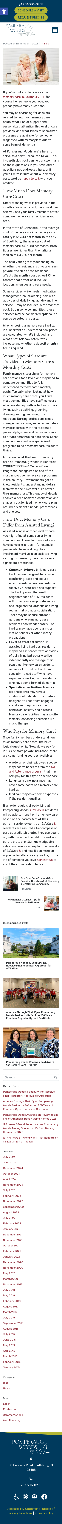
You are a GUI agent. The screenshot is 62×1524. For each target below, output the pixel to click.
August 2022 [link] (11, 1212)
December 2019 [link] (12, 1284)
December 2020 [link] (13, 1262)
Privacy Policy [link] (44, 1513)
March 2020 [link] (10, 1278)
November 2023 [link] (13, 1184)
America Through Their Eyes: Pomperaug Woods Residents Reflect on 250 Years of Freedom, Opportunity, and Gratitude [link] (28, 1105)
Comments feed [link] (13, 1414)
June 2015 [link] (9, 1339)
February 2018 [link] (12, 1300)
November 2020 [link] (13, 1267)
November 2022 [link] (13, 1201)
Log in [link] (6, 1403)
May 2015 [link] (9, 1345)
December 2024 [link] (13, 1168)
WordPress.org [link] (11, 1420)
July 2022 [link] (9, 1217)
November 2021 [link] (12, 1240)
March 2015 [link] (10, 1356)
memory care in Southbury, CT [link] (23, 97)
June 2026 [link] (9, 1162)
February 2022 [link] (12, 1223)
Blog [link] (46, 43)
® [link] (55, 823)
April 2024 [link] (9, 1179)
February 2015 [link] (11, 1361)
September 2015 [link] (13, 1323)
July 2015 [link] (9, 1334)
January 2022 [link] (11, 1228)
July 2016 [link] (9, 1317)
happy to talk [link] (31, 178)
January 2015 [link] (11, 1367)
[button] (55, 30)
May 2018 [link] (9, 1295)
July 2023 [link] (9, 1190)
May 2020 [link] (9, 1273)
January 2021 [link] (11, 1256)
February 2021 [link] (12, 1251)
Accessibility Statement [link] (23, 1509)
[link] (4, 11)
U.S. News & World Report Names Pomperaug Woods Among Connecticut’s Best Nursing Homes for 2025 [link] (30, 1128)
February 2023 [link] (12, 1195)
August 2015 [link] (10, 1328)
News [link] (6, 1388)
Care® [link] (37, 810)
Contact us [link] (45, 860)
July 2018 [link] (9, 1289)
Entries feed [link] (10, 1409)
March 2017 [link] (10, 1311)
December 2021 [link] (12, 1234)
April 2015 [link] (9, 1350)
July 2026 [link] (9, 1156)
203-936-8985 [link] (33, 4)
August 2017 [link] (10, 1306)
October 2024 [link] (11, 1173)
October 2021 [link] (11, 1245)
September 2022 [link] (13, 1206)
